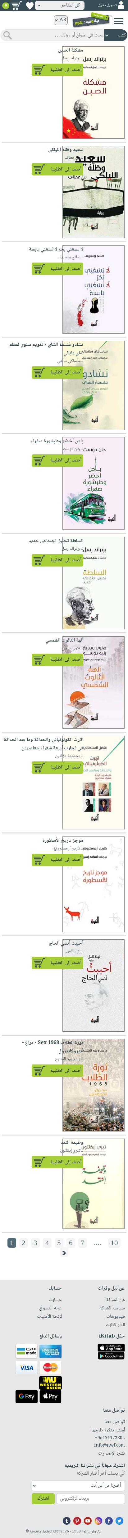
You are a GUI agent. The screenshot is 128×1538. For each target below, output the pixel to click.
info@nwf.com (109, 1445)
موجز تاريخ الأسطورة (63, 840)
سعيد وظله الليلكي (65, 150)
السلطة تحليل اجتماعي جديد (56, 541)
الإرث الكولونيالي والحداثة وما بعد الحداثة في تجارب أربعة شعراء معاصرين (43, 744)
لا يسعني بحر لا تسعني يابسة (56, 249)
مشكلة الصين (70, 50)
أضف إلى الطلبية (65, 70)
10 (114, 1243)
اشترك (43, 1498)
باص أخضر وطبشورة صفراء (56, 441)
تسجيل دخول (107, 5)
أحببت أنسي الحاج (66, 943)
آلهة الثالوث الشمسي (64, 640)
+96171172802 (110, 1438)
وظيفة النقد (72, 1143)
